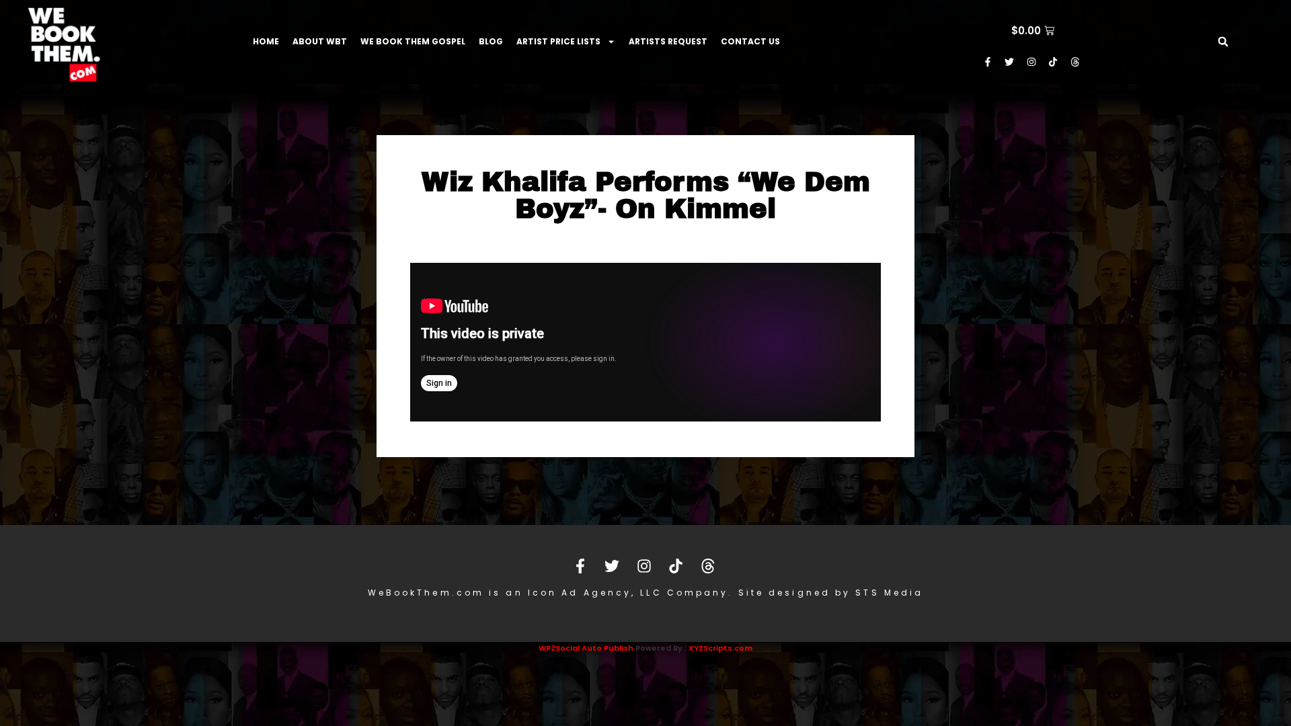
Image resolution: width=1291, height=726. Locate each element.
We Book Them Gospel (412, 41)
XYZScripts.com (720, 648)
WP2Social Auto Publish (586, 648)
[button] (1223, 42)
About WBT (319, 41)
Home (266, 41)
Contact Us (750, 41)
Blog (491, 41)
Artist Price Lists (558, 41)
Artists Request (668, 41)
